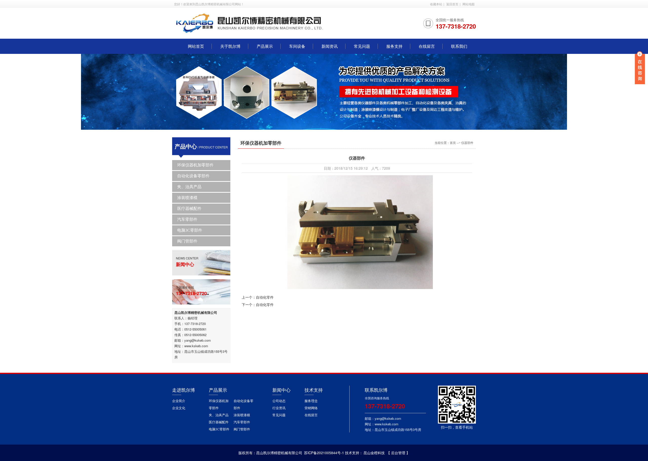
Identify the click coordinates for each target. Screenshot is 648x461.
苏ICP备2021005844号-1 (324, 452)
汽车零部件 (187, 219)
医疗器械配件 (189, 208)
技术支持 (314, 390)
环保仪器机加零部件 (195, 165)
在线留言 (427, 46)
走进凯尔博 (183, 390)
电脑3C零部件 (189, 230)
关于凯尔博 (230, 46)
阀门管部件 (187, 241)
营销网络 (311, 408)
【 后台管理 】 (398, 452)
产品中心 (186, 146)
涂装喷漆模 (187, 197)
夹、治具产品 (189, 187)
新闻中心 (281, 390)
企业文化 (178, 408)
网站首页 (196, 46)
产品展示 (265, 46)
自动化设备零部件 (193, 176)
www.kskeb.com (196, 345)
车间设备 (297, 46)
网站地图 (468, 4)
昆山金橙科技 (374, 452)
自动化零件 (265, 297)
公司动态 (279, 401)
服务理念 (311, 401)
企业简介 (178, 401)
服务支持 (394, 46)
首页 (453, 143)
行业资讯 (279, 408)
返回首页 (452, 4)
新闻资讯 (329, 46)
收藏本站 (436, 4)
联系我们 (459, 46)
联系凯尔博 (376, 390)
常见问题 (362, 46)
